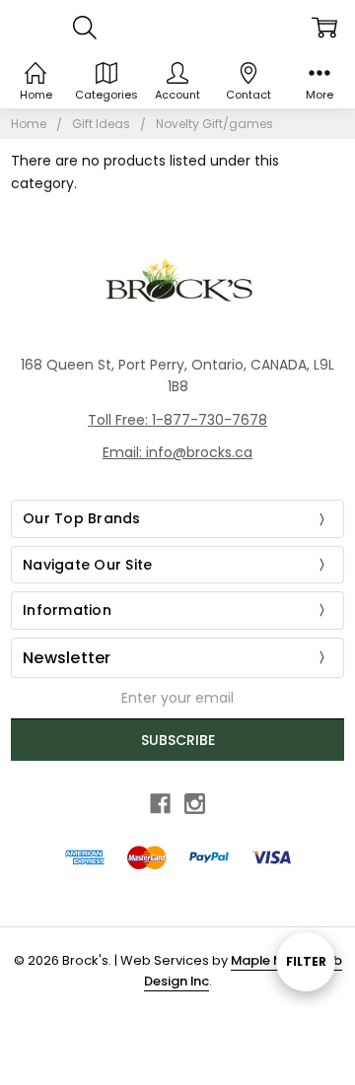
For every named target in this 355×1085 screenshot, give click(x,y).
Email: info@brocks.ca (177, 452)
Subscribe (178, 740)
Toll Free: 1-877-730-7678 (177, 420)
